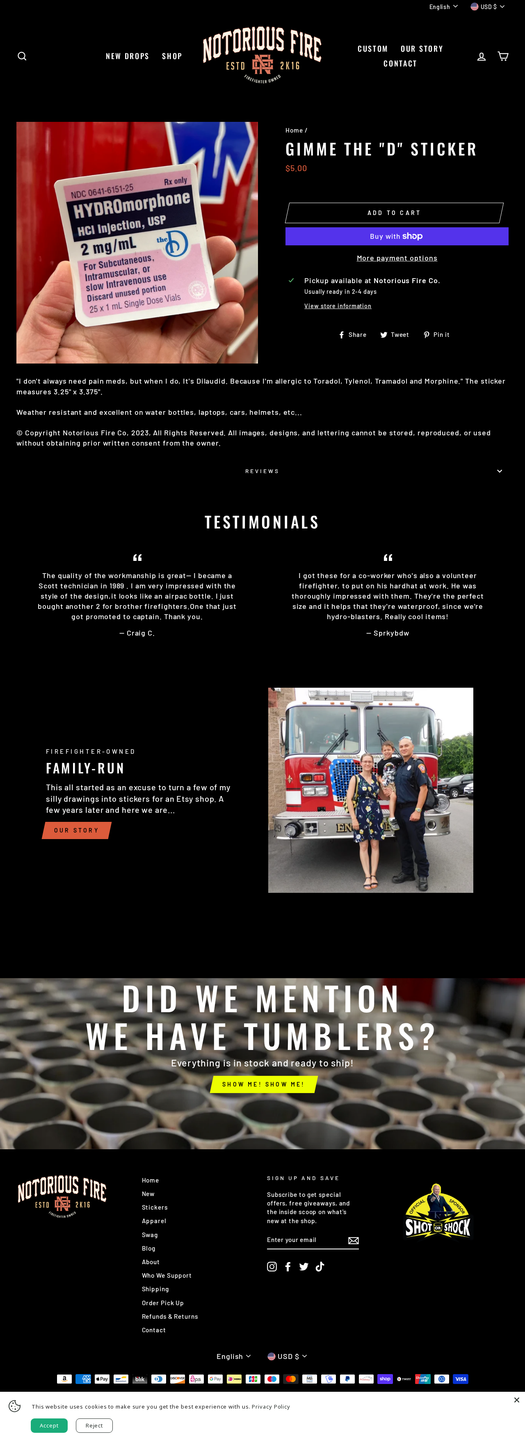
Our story (76, 830)
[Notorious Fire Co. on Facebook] (288, 1267)
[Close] (517, 1400)
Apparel (154, 1220)
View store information (338, 305)
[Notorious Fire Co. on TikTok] (320, 1267)
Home (294, 130)
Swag (150, 1234)
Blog (149, 1248)
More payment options (397, 257)
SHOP (172, 55)
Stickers (155, 1207)
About (151, 1261)
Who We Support (167, 1275)
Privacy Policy (271, 1406)
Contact (154, 1329)
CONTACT (400, 63)
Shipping (155, 1288)
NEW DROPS (128, 55)
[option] (262, 1036)
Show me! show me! (263, 1084)
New (148, 1193)
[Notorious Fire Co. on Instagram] (272, 1267)
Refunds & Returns (170, 1316)
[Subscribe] (353, 1240)
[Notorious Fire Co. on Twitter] (304, 1267)
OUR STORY (422, 48)
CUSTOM (373, 48)
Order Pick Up (163, 1302)
